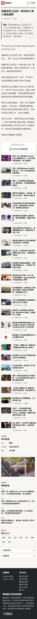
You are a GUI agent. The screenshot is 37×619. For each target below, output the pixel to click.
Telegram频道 (8, 576)
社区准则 (24, 576)
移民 (9, 542)
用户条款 (24, 584)
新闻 (10, 443)
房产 (26, 537)
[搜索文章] (28, 3)
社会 (9, 537)
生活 (15, 537)
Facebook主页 (8, 579)
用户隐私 (24, 579)
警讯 (3, 542)
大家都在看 (7, 550)
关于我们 (24, 587)
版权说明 (24, 582)
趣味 (32, 537)
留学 (21, 537)
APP (22, 590)
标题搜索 (6, 556)
